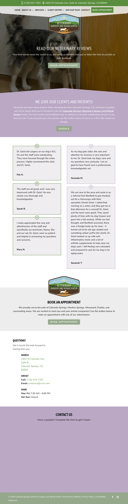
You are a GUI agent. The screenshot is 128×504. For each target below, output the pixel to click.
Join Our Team (73, 10)
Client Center (55, 10)
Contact (85, 10)
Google (64, 128)
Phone (17, 447)
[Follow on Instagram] (118, 497)
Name (17, 426)
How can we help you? (25, 458)
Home (17, 10)
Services (39, 10)
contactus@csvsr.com (39, 383)
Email (17, 437)
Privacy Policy (88, 496)
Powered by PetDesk (72, 496)
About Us (26, 10)
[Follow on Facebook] (113, 497)
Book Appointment (102, 10)
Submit (19, 483)
